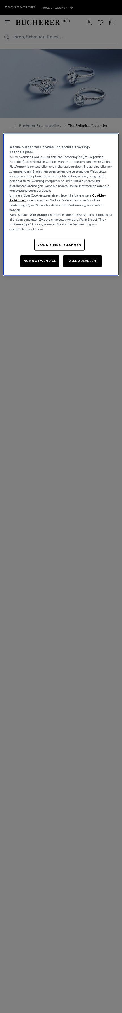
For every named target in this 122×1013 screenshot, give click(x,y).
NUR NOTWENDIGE (40, 261)
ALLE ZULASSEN (82, 261)
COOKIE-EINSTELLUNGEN (59, 244)
